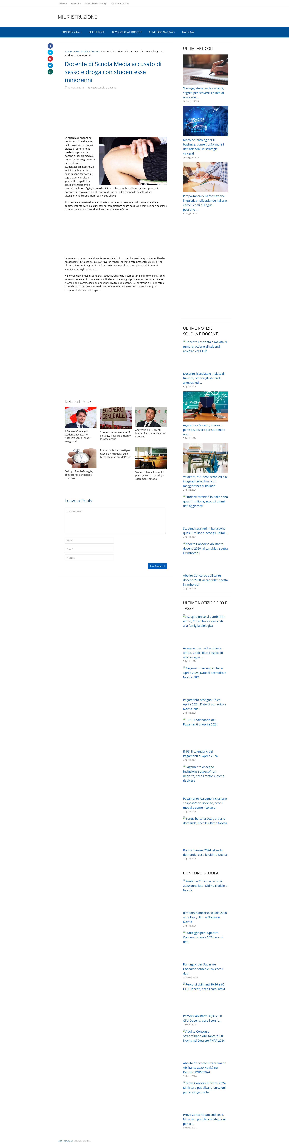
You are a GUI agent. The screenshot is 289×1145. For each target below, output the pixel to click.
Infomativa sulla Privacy (95, 3)
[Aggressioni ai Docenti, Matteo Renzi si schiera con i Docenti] (151, 417)
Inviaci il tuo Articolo (120, 3)
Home (68, 51)
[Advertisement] (116, 113)
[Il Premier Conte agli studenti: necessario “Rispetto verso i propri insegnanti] (80, 417)
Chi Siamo (62, 3)
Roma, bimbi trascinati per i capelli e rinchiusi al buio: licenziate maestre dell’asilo (115, 454)
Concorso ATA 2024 (161, 32)
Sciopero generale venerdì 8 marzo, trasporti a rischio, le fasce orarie (115, 436)
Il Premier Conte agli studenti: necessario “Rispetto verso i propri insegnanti (78, 436)
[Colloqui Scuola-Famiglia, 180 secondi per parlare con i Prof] (80, 457)
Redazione (76, 3)
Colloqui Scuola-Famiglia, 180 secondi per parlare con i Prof (79, 475)
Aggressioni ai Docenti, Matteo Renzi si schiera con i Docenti (150, 433)
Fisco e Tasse (97, 32)
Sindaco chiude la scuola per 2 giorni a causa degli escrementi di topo (149, 475)
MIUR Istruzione (77, 16)
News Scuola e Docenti (126, 32)
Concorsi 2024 (70, 32)
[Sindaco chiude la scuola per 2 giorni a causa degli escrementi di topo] (151, 458)
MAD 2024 (188, 32)
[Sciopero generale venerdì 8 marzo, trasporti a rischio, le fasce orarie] (116, 418)
